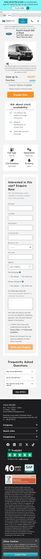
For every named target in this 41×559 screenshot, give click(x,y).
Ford (22, 26)
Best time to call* (13, 243)
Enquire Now (20, 94)
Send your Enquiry (20, 346)
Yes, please (14, 276)
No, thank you (27, 276)
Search (23, 21)
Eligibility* (11, 262)
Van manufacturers (14, 26)
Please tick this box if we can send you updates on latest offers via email (20, 338)
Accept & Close (20, 555)
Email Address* (12, 223)
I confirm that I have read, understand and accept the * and (21, 328)
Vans (9, 15)
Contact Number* (13, 233)
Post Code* (11, 252)
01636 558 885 (9, 405)
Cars (4, 15)
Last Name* (11, 213)
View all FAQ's (20, 392)
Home (6, 26)
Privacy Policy (15, 329)
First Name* (11, 204)
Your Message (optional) (20, 293)
